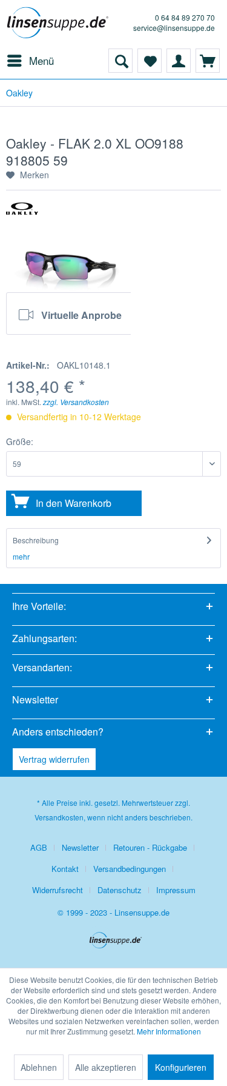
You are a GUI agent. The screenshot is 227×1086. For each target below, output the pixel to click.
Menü (41, 60)
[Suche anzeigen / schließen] (120, 61)
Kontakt (65, 868)
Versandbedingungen (129, 868)
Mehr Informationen (169, 1031)
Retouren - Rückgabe (150, 847)
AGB (38, 847)
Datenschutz (119, 890)
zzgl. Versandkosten (76, 402)
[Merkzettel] (149, 61)
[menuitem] (30, 61)
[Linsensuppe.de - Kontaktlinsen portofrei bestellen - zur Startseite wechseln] (60, 24)
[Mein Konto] (178, 61)
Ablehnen (39, 1067)
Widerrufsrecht (57, 890)
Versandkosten (59, 817)
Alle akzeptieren (105, 1067)
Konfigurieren (180, 1067)
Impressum (176, 890)
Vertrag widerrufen (54, 759)
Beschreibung (36, 540)
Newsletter (80, 847)
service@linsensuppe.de (174, 27)
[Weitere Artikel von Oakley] (22, 213)
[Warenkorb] (208, 61)
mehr (21, 556)
